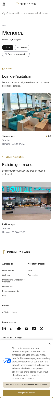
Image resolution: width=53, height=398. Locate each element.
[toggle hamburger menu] (49, 4)
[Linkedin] (34, 328)
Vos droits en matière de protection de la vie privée (26, 385)
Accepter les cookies (26, 393)
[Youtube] (26, 328)
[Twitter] (41, 328)
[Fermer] (49, 344)
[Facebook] (19, 328)
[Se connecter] (4, 4)
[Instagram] (4, 328)
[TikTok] (11, 328)
